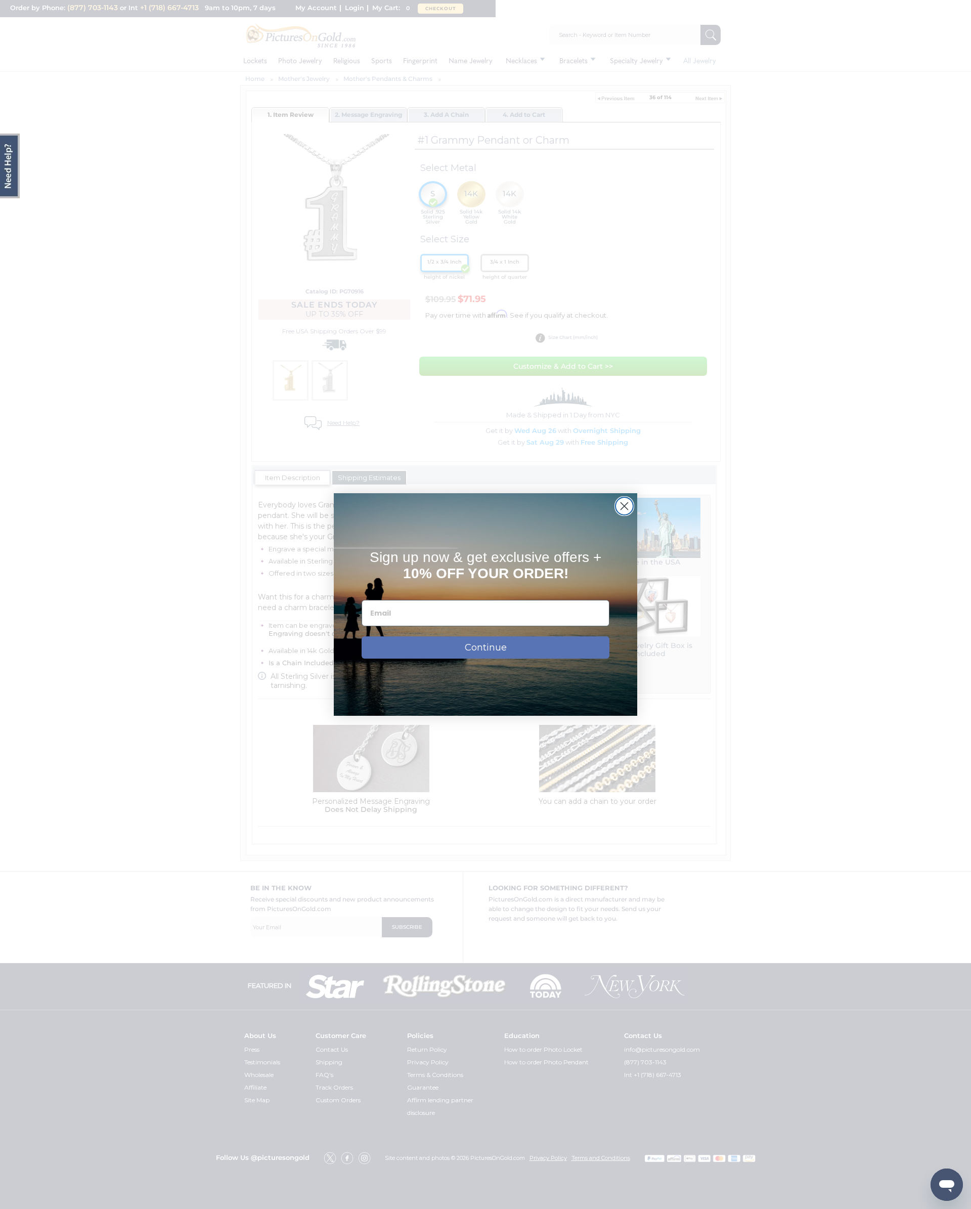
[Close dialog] (624, 506)
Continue (486, 647)
